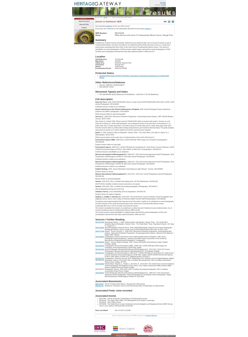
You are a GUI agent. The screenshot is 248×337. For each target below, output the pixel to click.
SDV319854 (99, 237)
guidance (109, 26)
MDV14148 (99, 284)
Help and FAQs (84, 24)
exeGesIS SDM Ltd (151, 315)
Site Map (163, 2)
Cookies (84, 27)
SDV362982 (99, 264)
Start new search (84, 21)
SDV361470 (99, 253)
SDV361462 (99, 249)
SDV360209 (99, 246)
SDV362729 (99, 258)
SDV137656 (99, 222)
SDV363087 (99, 273)
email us (148, 29)
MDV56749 (99, 286)
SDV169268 (99, 228)
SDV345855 (99, 242)
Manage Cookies (121, 335)
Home (105, 17)
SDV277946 (99, 231)
